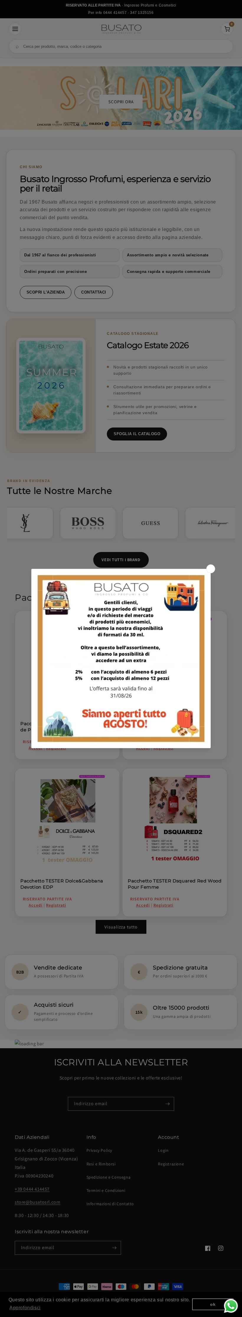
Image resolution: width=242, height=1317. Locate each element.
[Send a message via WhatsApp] (231, 1306)
